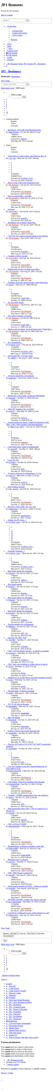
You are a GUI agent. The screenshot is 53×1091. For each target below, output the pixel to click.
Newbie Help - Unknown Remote (21, 691)
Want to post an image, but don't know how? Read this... (30, 329)
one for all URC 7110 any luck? (20, 356)
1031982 (11, 640)
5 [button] (6, 108)
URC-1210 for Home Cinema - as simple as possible (28, 651)
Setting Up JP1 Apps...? (17, 520)
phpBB (14, 1069)
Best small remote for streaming (20, 571)
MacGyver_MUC (17, 427)
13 (12, 536)
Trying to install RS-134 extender (21, 376)
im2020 (11, 813)
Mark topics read (7, 88)
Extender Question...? (16, 551)
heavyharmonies (14, 902)
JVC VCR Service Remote (18, 704)
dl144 (10, 666)
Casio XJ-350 (13, 460)
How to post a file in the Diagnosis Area (23, 183)
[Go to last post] (27, 139)
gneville (11, 875)
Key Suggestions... (15, 342)
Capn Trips (25, 298)
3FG (22, 804)
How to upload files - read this (19, 196)
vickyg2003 (13, 211)
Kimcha (11, 573)
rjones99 (13, 449)
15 (12, 540)
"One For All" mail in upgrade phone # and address (28, 236)
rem (22, 762)
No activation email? (16, 302)
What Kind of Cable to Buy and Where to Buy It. (27, 156)
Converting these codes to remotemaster (23, 447)
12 (12, 533)
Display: (6, 933)
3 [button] (6, 104)
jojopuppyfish (13, 784)
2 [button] (6, 101)
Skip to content (7, 15)
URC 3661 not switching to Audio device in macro (28, 664)
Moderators (15, 76)
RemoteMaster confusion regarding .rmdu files (26, 846)
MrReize (11, 627)
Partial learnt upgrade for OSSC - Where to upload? (28, 886)
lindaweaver (13, 915)
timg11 (11, 797)
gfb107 (11, 285)
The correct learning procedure (20, 316)
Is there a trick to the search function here (24, 731)
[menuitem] (17, 31)
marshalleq (12, 706)
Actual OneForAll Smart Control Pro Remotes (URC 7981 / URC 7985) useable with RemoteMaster (27, 423)
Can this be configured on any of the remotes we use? (29, 913)
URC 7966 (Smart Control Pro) (20, 873)
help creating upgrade (16, 487)
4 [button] (6, 106)
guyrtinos (12, 462)
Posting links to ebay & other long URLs (24, 269)
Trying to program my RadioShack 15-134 (24, 473)
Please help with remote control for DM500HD (26, 396)
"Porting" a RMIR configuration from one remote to (28, 795)
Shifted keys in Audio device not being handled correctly (30, 678)
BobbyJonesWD (14, 771)
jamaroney (12, 378)
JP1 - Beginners (11, 71)
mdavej (23, 139)
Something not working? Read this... (22, 223)
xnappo (24, 218)
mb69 (10, 693)
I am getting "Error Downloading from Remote (26, 782)
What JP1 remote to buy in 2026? (21, 409)
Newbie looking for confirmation (21, 624)
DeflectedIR (13, 848)
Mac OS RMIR (14, 718)
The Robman (13, 185)
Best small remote (15, 584)
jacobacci (12, 653)
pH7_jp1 (24, 633)
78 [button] (7, 113)
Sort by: (23, 933)
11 (12, 531)
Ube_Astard (13, 489)
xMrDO (13, 358)
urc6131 (11, 411)
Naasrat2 (11, 398)
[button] (6, 92)
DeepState (12, 720)
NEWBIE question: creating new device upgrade (27, 900)
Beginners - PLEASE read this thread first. (24, 130)
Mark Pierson (13, 132)
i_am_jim (12, 158)
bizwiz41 (24, 251)
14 (12, 538)
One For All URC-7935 (17, 638)
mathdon (24, 442)
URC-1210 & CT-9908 (17, 824)
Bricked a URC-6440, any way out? (22, 507)
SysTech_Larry (27, 178)
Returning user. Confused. (18, 860)
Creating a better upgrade (17, 256)
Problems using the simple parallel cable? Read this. (28, 283)
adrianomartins (14, 826)
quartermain (13, 509)
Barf (22, 469)
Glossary (11, 209)
